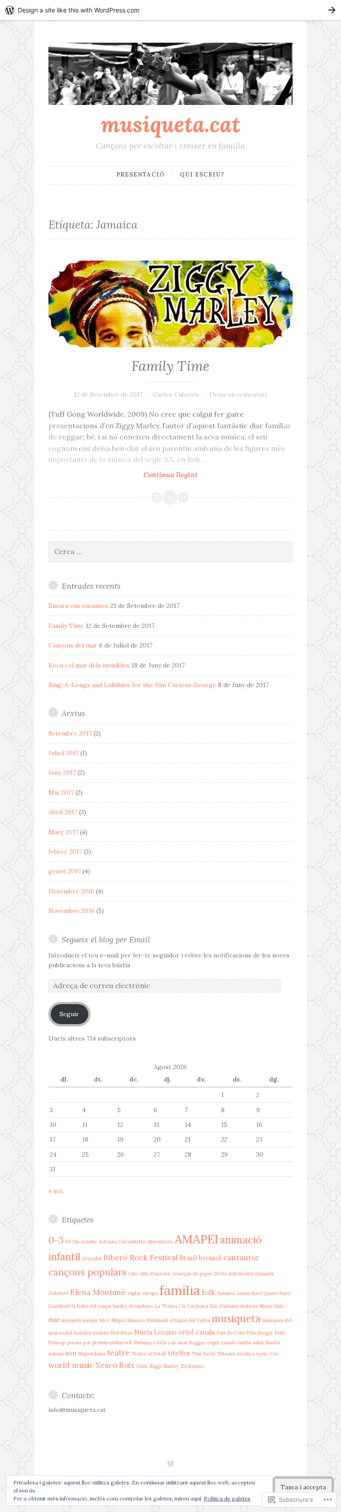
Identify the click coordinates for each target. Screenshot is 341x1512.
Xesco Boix (115, 1365)
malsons (249, 1306)
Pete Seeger (259, 1333)
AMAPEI (196, 1239)
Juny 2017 (62, 772)
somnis (55, 1354)
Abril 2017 (62, 812)
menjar (90, 1320)
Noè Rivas (121, 1333)
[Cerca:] (170, 552)
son (70, 1353)
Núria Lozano (155, 1332)
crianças (181, 1274)
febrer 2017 (65, 852)
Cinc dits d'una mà (149, 1274)
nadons (101, 1333)
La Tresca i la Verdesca (181, 1306)
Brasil (188, 1258)
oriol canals (196, 1332)
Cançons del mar (72, 645)
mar (54, 1319)
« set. (56, 1191)
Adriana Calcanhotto (122, 1242)
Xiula (141, 1366)
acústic (89, 1242)
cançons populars (87, 1272)
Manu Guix (272, 1306)
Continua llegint (123, 475)
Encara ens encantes (78, 606)
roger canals (221, 1342)
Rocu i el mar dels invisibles (89, 665)
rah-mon (177, 1342)
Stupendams (91, 1354)
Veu (274, 1354)
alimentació (160, 1242)
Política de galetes (227, 1498)
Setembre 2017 (70, 733)
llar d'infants (224, 1306)
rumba (244, 1342)
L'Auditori (59, 1306)
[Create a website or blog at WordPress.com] (170, 1464)
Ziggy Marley (164, 1366)
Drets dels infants (234, 1274)
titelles (179, 1353)
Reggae (197, 1342)
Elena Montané (98, 1292)
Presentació (140, 174)
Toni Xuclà (203, 1354)
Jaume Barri (250, 1293)
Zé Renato (192, 1366)
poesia (74, 1342)
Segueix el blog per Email (106, 939)
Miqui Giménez (128, 1320)
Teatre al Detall (148, 1354)
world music (71, 1365)
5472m (72, 1242)
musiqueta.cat (170, 124)
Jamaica (226, 1293)
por (87, 1342)
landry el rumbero (133, 1306)
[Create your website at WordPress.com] (170, 10)
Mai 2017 (61, 792)
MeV (105, 1320)
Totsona (226, 1354)
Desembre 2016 (71, 891)
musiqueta (236, 1318)
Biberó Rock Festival (140, 1258)
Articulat (92, 1258)
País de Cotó (231, 1333)
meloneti (71, 1320)
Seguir (69, 1014)
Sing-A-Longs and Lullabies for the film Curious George (132, 685)
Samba (273, 1342)
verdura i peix (252, 1354)
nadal (65, 1333)
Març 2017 (63, 832)
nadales (82, 1333)
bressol (210, 1258)
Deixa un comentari (238, 394)
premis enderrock (112, 1342)
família (179, 1290)
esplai (133, 1293)
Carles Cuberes (176, 394)
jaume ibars (277, 1293)
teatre (118, 1353)
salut (258, 1342)
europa (150, 1293)
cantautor (241, 1258)
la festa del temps (91, 1306)
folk (208, 1292)
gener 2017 (64, 871)
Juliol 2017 (63, 753)
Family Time (170, 366)
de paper (203, 1274)
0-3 (55, 1240)
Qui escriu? (202, 174)
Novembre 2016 (71, 911)
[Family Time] (170, 304)
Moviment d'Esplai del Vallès (178, 1320)
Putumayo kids (150, 1342)
